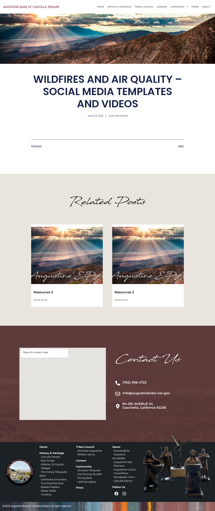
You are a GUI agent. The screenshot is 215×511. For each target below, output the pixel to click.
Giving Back (84, 477)
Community (177, 6)
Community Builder (89, 474)
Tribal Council (143, 6)
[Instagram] (124, 493)
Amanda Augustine (89, 450)
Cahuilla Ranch (123, 480)
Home (100, 6)
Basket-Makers (50, 487)
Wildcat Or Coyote (52, 464)
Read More (40, 300)
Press (195, 6)
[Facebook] (116, 493)
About (206, 6)
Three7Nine (121, 473)
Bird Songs (47, 460)
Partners (119, 465)
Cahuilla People (50, 456)
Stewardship (122, 450)
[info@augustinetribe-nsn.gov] (117, 393)
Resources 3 (43, 292)
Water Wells (48, 490)
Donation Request (89, 470)
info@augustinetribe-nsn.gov (146, 393)
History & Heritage (119, 6)
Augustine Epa (123, 462)
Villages (45, 468)
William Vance (86, 454)
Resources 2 (124, 292)
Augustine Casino (125, 469)
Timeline (46, 494)
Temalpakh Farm (124, 477)
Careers (162, 6)
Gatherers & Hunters (54, 479)
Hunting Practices (52, 483)
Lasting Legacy (86, 481)
